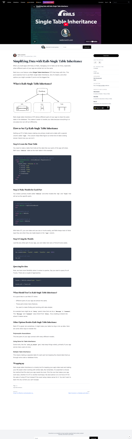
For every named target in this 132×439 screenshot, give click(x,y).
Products (23, 2)
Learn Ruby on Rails (48, 2)
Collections (16, 2)
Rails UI (95, 101)
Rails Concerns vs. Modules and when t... (79, 393)
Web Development (98, 78)
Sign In (106, 2)
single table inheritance (17, 387)
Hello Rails (96, 96)
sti (16, 385)
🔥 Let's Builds (30, 2)
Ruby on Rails (102, 85)
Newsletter (101, 2)
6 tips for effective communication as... (23, 393)
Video (95, 80)
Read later (106, 55)
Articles (9, 2)
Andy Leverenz (21, 54)
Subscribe (87, 47)
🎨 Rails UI (38, 2)
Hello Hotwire (96, 91)
